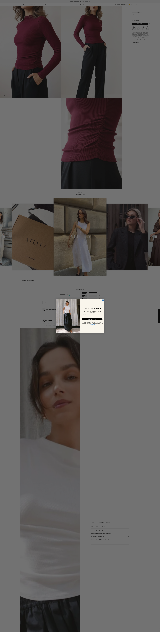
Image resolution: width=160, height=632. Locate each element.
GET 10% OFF (92, 319)
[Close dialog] (103, 300)
